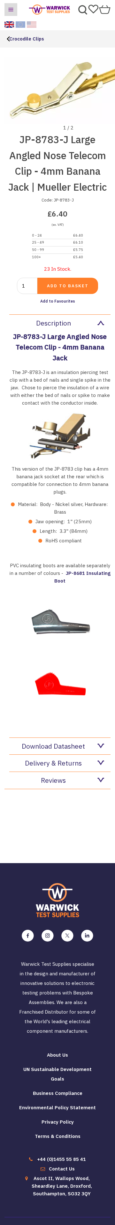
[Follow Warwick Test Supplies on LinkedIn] (87, 936)
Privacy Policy (58, 1122)
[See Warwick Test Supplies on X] (67, 936)
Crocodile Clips (26, 39)
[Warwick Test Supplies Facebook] (28, 936)
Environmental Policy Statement (57, 1107)
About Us (57, 1055)
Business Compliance (57, 1093)
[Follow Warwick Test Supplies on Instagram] (48, 936)
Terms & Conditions (57, 1136)
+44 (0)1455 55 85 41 (61, 1159)
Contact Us (62, 1169)
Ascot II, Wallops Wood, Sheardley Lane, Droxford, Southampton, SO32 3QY (62, 1186)
